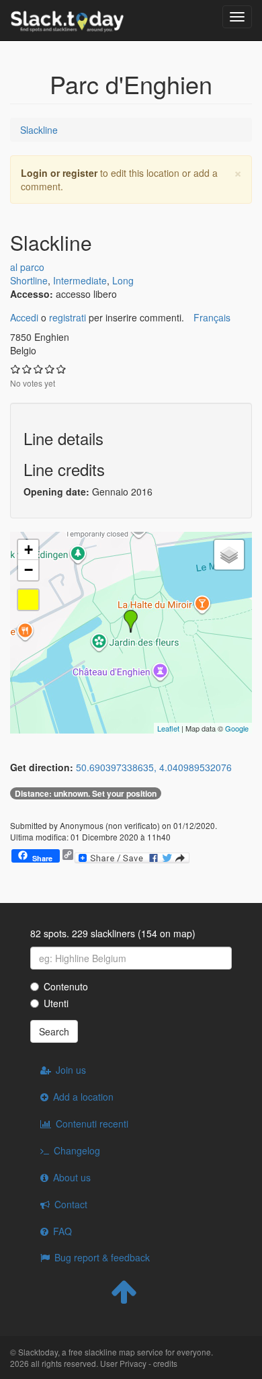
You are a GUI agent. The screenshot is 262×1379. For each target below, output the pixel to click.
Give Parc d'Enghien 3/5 (38, 369)
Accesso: (33, 294)
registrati (67, 317)
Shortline (29, 280)
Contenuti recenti (92, 1123)
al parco (27, 267)
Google (237, 728)
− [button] (28, 569)
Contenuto (66, 986)
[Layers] (229, 554)
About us (72, 1177)
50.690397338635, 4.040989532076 (154, 767)
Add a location (83, 1096)
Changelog (77, 1150)
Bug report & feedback (102, 1257)
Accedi (24, 317)
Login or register (59, 173)
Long (123, 280)
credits (165, 1363)
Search (54, 1031)
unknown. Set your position (86, 793)
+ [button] (28, 549)
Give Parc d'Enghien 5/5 (61, 369)
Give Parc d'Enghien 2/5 (27, 369)
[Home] (67, 20)
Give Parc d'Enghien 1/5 (15, 369)
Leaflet (168, 728)
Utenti (56, 1003)
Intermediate (80, 280)
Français (211, 317)
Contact (70, 1204)
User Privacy (123, 1363)
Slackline (39, 129)
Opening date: (58, 491)
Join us (71, 1069)
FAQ (62, 1231)
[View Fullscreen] (28, 600)
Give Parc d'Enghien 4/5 (50, 369)
